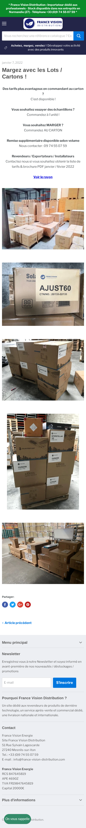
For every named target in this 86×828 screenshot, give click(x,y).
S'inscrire (64, 682)
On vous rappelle (17, 819)
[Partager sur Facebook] (5, 605)
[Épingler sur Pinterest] (28, 605)
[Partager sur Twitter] (13, 605)
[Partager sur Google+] (20, 605)
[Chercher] (78, 36)
